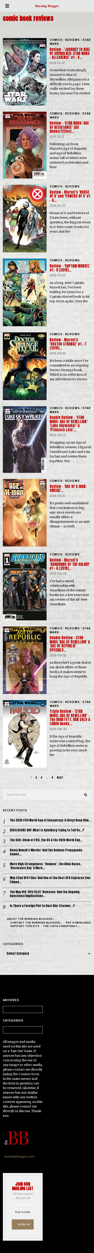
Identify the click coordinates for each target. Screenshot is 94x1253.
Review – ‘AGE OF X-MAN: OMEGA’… (68, 488)
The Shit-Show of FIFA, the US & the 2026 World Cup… (46, 840)
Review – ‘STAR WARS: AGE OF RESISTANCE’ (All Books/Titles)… (69, 127)
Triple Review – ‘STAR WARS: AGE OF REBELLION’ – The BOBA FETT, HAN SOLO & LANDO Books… (70, 717)
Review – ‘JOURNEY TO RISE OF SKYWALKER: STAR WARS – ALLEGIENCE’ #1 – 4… (70, 53)
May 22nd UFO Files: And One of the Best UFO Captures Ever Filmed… (50, 880)
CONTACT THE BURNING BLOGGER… (36, 922)
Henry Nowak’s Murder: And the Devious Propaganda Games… (46, 852)
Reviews (72, 40)
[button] (86, 795)
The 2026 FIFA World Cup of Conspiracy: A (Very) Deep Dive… (50, 820)
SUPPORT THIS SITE (25, 926)
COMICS (56, 40)
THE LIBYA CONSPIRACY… (61, 926)
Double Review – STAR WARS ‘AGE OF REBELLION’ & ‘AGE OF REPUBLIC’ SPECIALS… (70, 644)
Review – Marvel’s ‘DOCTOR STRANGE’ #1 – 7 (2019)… (68, 344)
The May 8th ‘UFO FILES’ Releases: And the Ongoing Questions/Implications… (45, 894)
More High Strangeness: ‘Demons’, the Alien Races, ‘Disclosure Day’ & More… (45, 866)
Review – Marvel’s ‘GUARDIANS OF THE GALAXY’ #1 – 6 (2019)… (70, 564)
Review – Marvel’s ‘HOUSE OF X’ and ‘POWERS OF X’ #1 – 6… (70, 196)
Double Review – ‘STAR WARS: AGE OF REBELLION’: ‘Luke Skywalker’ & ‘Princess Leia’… (69, 423)
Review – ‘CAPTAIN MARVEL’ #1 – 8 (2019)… (70, 268)
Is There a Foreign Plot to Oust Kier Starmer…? (42, 906)
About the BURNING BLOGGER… (31, 918)
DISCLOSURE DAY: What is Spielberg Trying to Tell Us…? (47, 830)
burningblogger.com (19, 1156)
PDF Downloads (78, 922)
